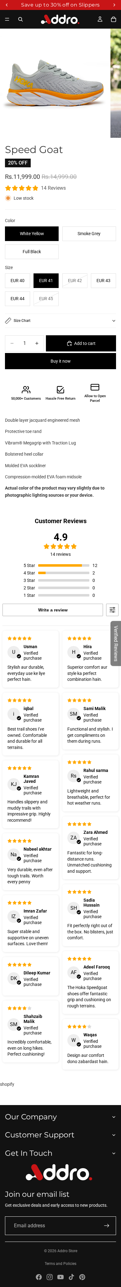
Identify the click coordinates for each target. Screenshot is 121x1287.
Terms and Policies (60, 1263)
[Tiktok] (71, 1277)
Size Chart (22, 320)
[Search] (20, 19)
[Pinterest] (82, 1277)
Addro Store (67, 1251)
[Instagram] (49, 1277)
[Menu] (7, 19)
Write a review (53, 609)
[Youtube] (60, 1277)
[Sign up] (106, 1225)
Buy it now (61, 361)
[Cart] (113, 19)
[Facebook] (39, 1277)
